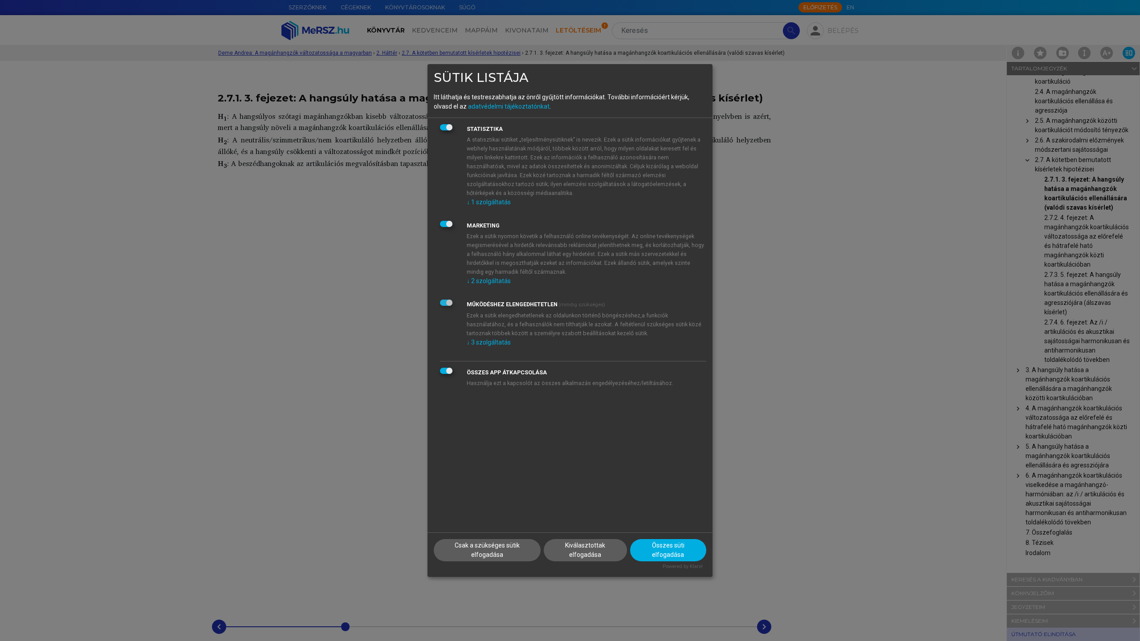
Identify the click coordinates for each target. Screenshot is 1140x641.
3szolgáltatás (489, 342)
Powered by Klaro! (683, 566)
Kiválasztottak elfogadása (585, 550)
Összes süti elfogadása (668, 550)
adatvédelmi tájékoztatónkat (509, 106)
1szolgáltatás (489, 202)
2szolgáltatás (489, 280)
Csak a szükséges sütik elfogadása (487, 550)
